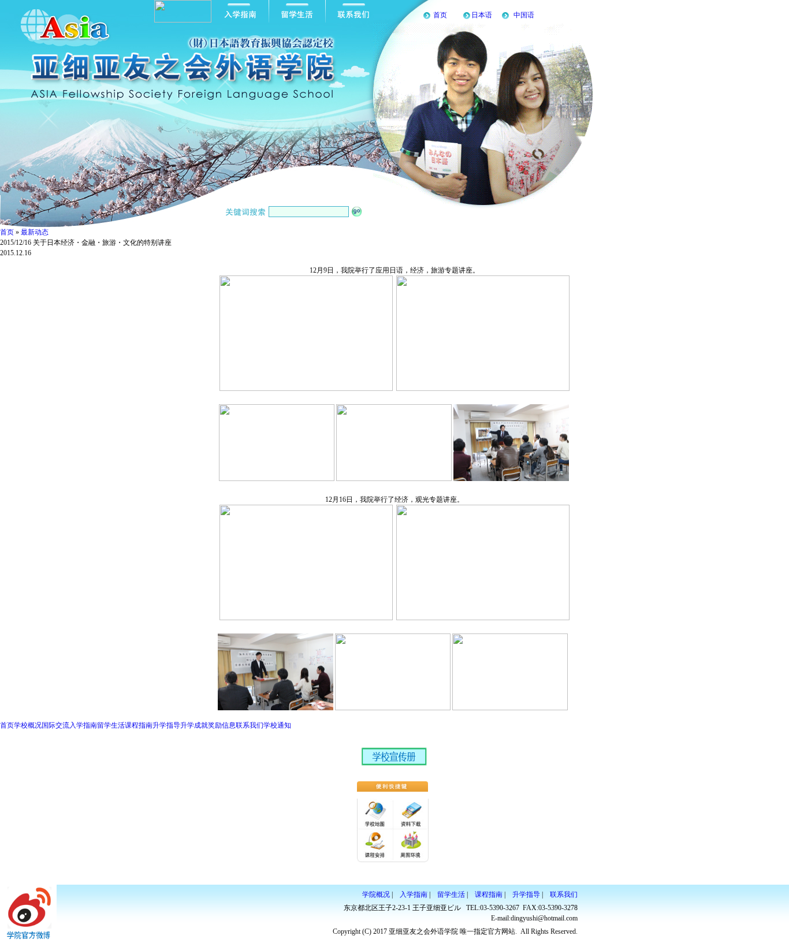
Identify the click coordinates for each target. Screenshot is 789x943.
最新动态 (35, 232)
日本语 (481, 15)
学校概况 (28, 725)
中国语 (523, 15)
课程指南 (138, 725)
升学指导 (166, 725)
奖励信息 (222, 725)
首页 (440, 15)
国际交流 (55, 725)
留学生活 (111, 725)
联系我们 (249, 725)
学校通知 (277, 725)
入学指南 (83, 725)
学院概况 (376, 894)
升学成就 (194, 725)
